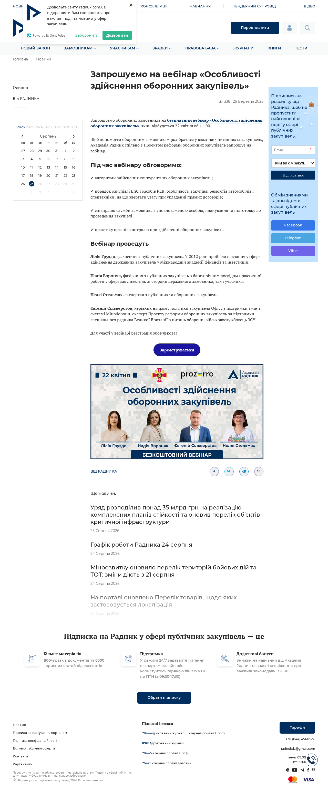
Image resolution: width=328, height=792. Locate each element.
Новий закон (35, 48)
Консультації (154, 6)
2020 (74, 127)
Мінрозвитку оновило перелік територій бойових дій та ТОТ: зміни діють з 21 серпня (173, 571)
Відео (309, 6)
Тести (301, 48)
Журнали (243, 48)
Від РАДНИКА (26, 98)
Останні (20, 87)
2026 (21, 127)
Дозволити (117, 35)
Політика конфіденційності (35, 741)
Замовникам (78, 48)
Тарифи (297, 727)
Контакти (20, 756)
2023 (48, 127)
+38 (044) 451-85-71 (300, 739)
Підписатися (293, 175)
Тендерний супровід (254, 6)
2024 (39, 127)
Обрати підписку (164, 697)
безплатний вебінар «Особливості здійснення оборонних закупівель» (176, 123)
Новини (43, 59)
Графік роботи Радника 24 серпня (141, 544)
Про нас (19, 725)
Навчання (200, 6)
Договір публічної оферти (34, 748)
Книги (274, 48)
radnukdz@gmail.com (298, 749)
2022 (57, 127)
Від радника (103, 471)
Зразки (160, 48)
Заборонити (86, 35)
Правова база (200, 48)
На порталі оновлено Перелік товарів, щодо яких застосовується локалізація (163, 601)
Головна (20, 59)
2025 (30, 127)
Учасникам (122, 48)
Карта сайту (22, 764)
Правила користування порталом (40, 733)
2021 (65, 127)
